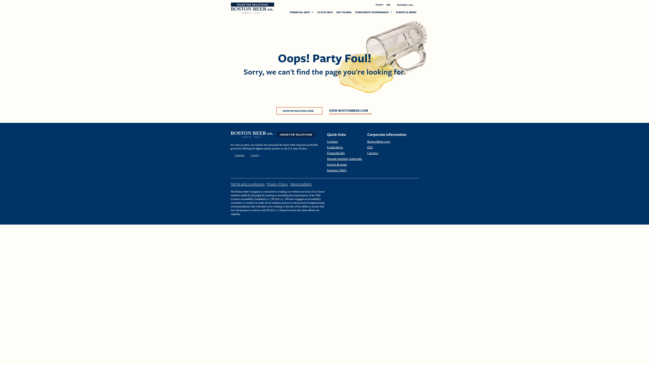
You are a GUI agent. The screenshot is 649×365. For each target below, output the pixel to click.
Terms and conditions (248, 184)
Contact (379, 4)
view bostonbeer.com (348, 110)
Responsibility (301, 184)
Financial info (336, 153)
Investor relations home (298, 111)
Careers (372, 153)
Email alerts (335, 147)
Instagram (239, 155)
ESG (389, 4)
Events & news (337, 164)
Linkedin (254, 155)
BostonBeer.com (405, 4)
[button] (302, 12)
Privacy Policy (277, 184)
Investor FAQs (336, 170)
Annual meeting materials (344, 158)
